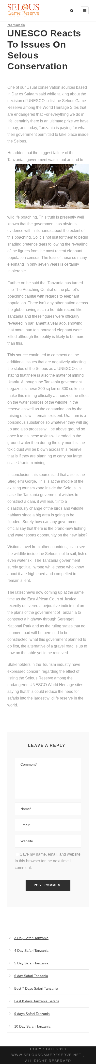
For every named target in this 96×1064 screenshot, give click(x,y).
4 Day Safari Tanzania (31, 950)
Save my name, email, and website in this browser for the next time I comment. (47, 861)
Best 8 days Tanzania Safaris (36, 1001)
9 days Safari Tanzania (32, 1014)
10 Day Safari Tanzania (32, 1026)
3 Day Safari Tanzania (31, 938)
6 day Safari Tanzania (31, 976)
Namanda (16, 25)
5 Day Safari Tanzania (31, 963)
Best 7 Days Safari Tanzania (36, 988)
